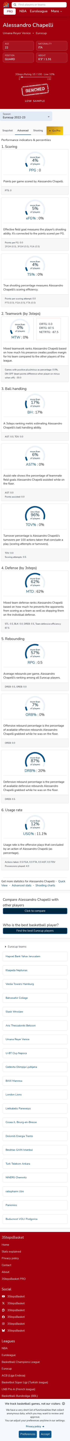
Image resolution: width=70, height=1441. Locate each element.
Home (5, 1245)
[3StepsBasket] (6, 4)
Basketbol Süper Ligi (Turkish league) (25, 1382)
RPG (31, 662)
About (5, 1272)
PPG (32, 170)
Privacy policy (10, 1258)
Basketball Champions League (21, 1362)
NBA (5, 1348)
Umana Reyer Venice (17, 33)
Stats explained (11, 1251)
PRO (10, 11)
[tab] (7, 130)
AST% (31, 464)
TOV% (31, 524)
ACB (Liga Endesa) (13, 1375)
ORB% (31, 714)
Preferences (27, 1434)
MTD (30, 591)
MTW (15, 337)
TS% (31, 274)
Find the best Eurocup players (35, 931)
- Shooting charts (44, 885)
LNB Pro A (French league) (18, 1389)
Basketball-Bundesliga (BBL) (20, 1396)
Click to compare (35, 911)
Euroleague (9, 1355)
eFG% (31, 218)
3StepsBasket (15, 1296)
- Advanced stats (21, 885)
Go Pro (56, 130)
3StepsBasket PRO (14, 1279)
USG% (28, 833)
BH (29, 412)
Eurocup (41, 33)
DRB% (30, 770)
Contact (6, 1265)
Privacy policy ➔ (35, 1426)
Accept (45, 1434)
